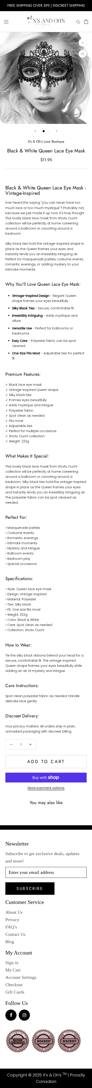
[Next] (56, 131)
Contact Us (15, 934)
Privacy (12, 919)
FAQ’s (11, 926)
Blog (9, 941)
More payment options (46, 788)
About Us (14, 912)
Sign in (11, 962)
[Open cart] (86, 21)
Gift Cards (14, 991)
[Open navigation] (6, 21)
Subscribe (30, 888)
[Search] (78, 22)
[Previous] (35, 131)
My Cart (13, 969)
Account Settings (20, 977)
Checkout (14, 984)
